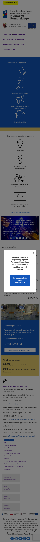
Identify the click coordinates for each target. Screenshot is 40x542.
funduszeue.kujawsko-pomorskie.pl (20, 280)
